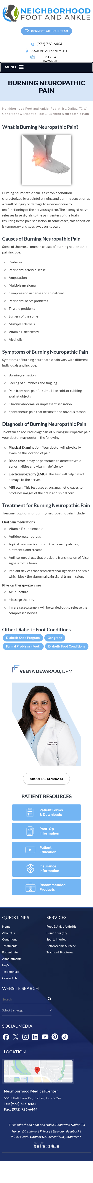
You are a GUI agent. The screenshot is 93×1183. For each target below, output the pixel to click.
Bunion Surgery (56, 933)
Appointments (11, 959)
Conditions (10, 113)
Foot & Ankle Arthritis (61, 926)
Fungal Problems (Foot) (23, 646)
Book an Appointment (48, 50)
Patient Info (10, 952)
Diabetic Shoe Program (23, 638)
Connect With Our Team (49, 31)
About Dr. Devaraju (46, 779)
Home (6, 926)
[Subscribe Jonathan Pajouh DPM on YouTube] (45, 1037)
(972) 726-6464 (49, 44)
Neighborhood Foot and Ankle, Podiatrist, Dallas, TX (42, 108)
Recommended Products (53, 887)
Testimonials (10, 971)
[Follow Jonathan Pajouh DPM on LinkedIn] (35, 1037)
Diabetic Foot (34, 113)
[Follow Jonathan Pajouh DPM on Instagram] (25, 1037)
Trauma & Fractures (59, 952)
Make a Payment (50, 59)
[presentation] (46, 87)
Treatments (9, 946)
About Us (8, 933)
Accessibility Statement (64, 1137)
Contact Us (9, 978)
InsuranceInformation (49, 868)
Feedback (72, 1131)
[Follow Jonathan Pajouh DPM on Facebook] (6, 1037)
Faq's (5, 965)
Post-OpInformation (49, 831)
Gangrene (55, 638)
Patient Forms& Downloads (51, 812)
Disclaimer (29, 1131)
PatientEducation (48, 849)
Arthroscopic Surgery (60, 946)
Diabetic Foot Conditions (66, 646)
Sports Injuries (56, 939)
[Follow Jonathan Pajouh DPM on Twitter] (16, 1037)
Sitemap (58, 1131)
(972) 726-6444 (25, 1109)
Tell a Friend (18, 1137)
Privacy (45, 1131)
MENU (10, 67)
